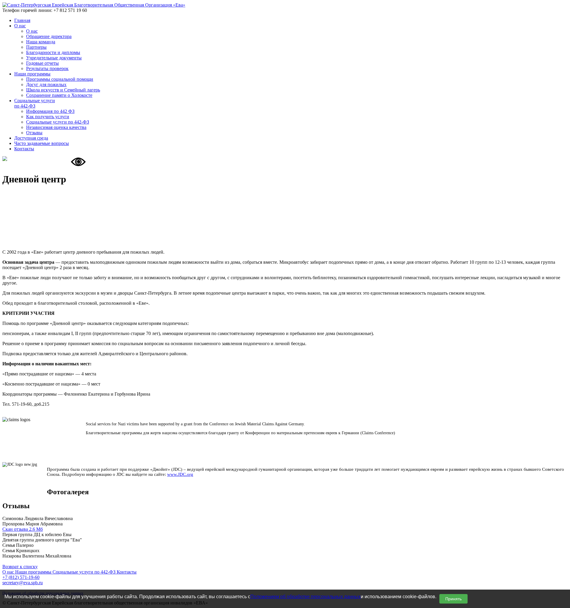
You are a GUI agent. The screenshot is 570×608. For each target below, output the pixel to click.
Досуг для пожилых (46, 84)
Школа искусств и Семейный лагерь (63, 89)
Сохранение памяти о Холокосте (59, 95)
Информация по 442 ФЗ (50, 111)
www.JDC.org (180, 474)
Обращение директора (49, 36)
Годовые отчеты (42, 63)
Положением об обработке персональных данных (305, 596)
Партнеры (36, 47)
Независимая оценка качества (56, 127)
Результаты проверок (47, 68)
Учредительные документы (54, 57)
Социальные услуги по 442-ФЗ (57, 121)
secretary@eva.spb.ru (22, 582)
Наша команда (40, 41)
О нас (32, 31)
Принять (453, 598)
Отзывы (34, 132)
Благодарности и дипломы (53, 52)
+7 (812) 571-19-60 (20, 577)
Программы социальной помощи (59, 79)
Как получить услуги (47, 116)
